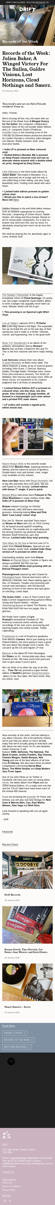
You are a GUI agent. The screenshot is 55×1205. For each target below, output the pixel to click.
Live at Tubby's (10, 323)
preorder (31, 796)
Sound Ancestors (41, 673)
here (16, 200)
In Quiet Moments (11, 362)
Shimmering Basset (12, 605)
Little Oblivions (10, 171)
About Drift (7, 1183)
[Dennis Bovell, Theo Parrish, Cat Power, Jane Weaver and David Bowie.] (27, 925)
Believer (6, 653)
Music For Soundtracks (14, 343)
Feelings (23, 506)
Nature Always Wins (13, 463)
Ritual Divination (39, 480)
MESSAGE (40, 2)
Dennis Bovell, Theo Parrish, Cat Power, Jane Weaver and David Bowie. (26, 950)
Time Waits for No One (14, 543)
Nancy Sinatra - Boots (18, 1006)
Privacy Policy (9, 1190)
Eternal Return (21, 560)
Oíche (5, 782)
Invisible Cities (10, 132)
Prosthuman (8, 636)
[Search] (10, 9)
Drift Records (12, 894)
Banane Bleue (9, 495)
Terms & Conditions (11, 1186)
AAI (30, 523)
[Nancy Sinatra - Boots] (27, 982)
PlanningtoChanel (11, 577)
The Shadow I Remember (15, 295)
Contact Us (8, 1172)
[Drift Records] (27, 870)
